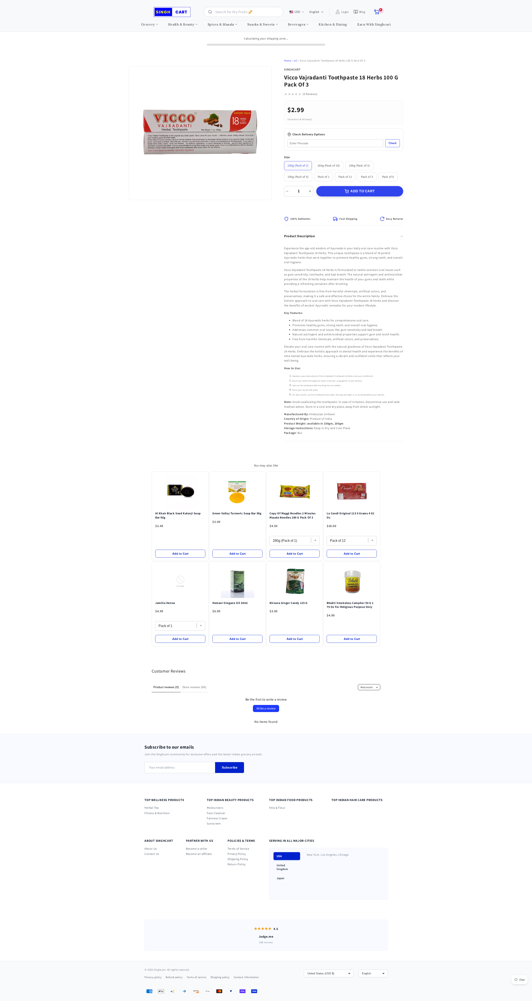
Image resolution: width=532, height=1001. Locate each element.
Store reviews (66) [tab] (194, 687)
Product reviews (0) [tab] (166, 687)
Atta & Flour (277, 808)
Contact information (246, 977)
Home (287, 60)
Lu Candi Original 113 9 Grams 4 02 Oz (350, 515)
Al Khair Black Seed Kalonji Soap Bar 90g (178, 515)
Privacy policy (152, 977)
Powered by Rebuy (266, 649)
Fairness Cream (217, 818)
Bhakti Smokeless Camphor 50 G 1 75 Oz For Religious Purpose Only (350, 605)
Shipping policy (220, 977)
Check (393, 143)
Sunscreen (214, 823)
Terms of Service (238, 848)
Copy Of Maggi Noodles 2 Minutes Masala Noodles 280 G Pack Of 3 (293, 515)
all (295, 60)
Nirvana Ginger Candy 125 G (289, 603)
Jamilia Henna (165, 603)
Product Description (299, 236)
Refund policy (174, 977)
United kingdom (282, 867)
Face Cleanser (216, 813)
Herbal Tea (151, 808)
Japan (280, 878)
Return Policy (237, 864)
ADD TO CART (362, 191)
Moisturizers (215, 808)
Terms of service (196, 977)
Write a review (266, 708)
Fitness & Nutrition (157, 813)
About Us (150, 848)
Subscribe (230, 767)
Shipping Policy (238, 859)
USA (279, 856)
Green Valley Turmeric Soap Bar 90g (236, 513)
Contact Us (151, 854)
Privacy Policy (237, 854)
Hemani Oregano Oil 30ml (230, 603)
